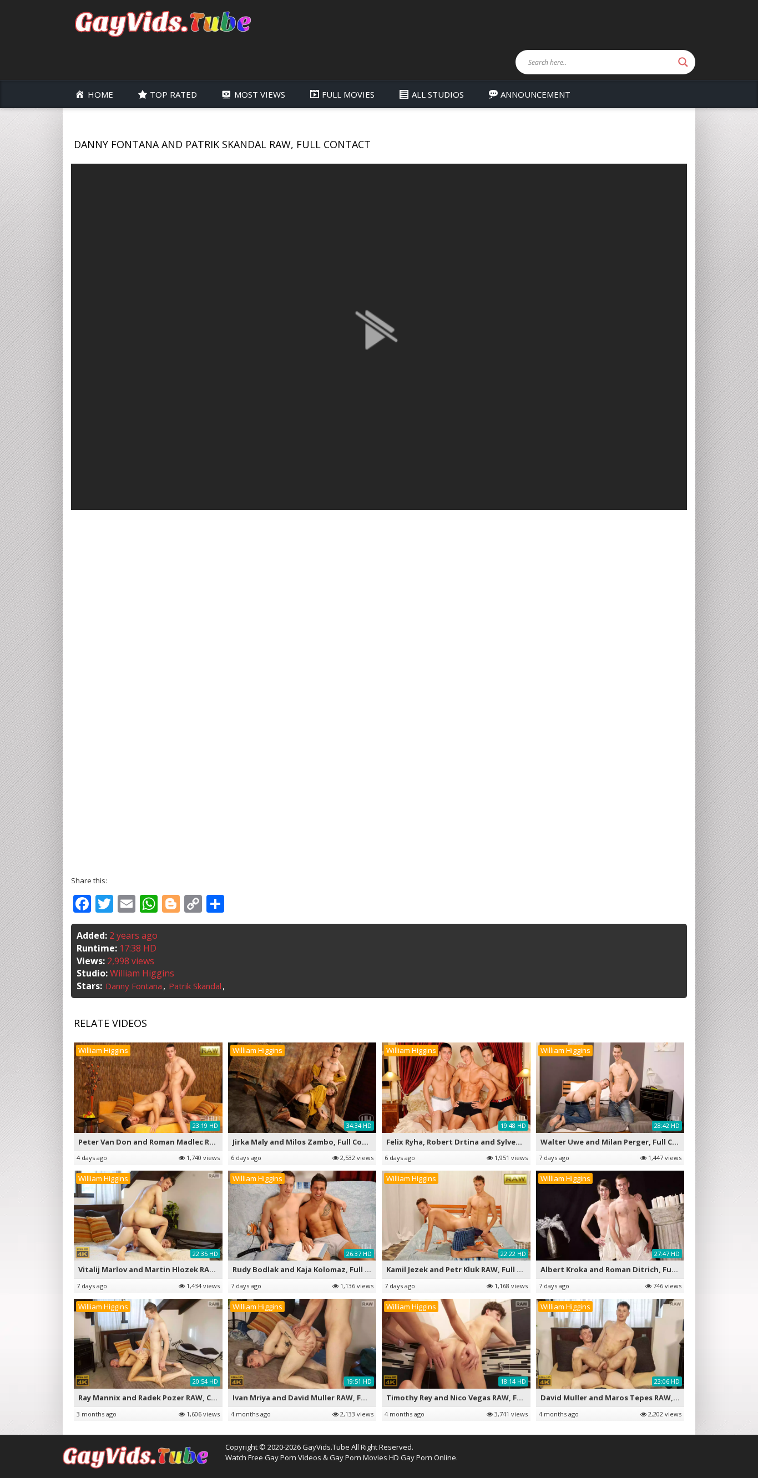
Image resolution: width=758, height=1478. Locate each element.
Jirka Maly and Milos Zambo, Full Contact (308, 1142)
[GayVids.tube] (162, 23)
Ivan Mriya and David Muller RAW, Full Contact (317, 1398)
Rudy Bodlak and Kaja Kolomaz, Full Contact (314, 1269)
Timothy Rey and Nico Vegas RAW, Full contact (472, 1398)
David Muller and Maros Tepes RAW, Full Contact (630, 1398)
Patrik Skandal (195, 985)
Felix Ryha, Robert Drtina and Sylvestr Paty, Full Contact (490, 1142)
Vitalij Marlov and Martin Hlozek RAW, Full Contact (172, 1269)
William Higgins (142, 973)
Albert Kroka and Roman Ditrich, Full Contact (624, 1269)
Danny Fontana (133, 985)
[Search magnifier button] (683, 62)
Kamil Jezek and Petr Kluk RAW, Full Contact (466, 1269)
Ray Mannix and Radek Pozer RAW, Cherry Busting (170, 1398)
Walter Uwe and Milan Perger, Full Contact (619, 1142)
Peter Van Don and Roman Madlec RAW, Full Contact (174, 1142)
